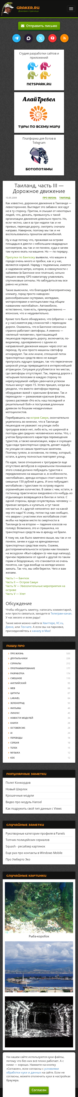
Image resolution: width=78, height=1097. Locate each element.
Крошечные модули (20, 795)
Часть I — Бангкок (17, 578)
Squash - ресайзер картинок (25, 846)
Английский (18, 683)
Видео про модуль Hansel (24, 802)
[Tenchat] (52, 38)
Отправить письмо (40, 26)
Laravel (15, 698)
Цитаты (15, 693)
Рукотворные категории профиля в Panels (35, 833)
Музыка (15, 752)
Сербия (14, 742)
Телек (13, 747)
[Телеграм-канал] (16, 38)
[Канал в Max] (28, 38)
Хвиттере (49, 623)
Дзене (9, 627)
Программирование (22, 668)
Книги (14, 723)
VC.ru (59, 623)
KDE (12, 757)
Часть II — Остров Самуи (22, 582)
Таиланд (64, 197)
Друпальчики (19, 658)
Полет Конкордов (18, 783)
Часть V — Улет (16, 593)
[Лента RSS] (64, 38)
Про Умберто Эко (18, 859)
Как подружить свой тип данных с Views (34, 808)
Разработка (17, 673)
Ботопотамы (39, 169)
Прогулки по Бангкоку (20, 257)
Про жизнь (49, 197)
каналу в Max (41, 631)
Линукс (15, 713)
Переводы (16, 737)
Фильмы (15, 708)
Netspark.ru (39, 84)
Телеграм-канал (61, 613)
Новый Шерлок (16, 789)
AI (11, 732)
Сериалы (15, 663)
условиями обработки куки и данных (32, 1070)
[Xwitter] (40, 38)
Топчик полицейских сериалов (27, 840)
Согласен (39, 1090)
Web (12, 688)
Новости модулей (21, 717)
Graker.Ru (28, 8)
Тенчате (26, 627)
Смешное (16, 678)
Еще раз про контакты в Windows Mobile (34, 853)
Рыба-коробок (39, 936)
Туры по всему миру (39, 127)
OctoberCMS (17, 727)
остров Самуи (39, 417)
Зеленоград (17, 703)
